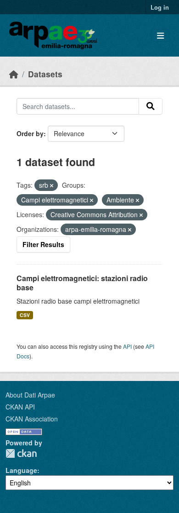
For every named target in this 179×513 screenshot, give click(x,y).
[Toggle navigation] (160, 35)
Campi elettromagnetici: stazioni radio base (82, 283)
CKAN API (20, 406)
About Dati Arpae (30, 394)
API (127, 346)
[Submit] (150, 106)
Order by (30, 133)
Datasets (45, 74)
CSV (25, 314)
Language (21, 470)
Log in (160, 7)
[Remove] (51, 185)
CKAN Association (32, 418)
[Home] (13, 74)
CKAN (21, 453)
